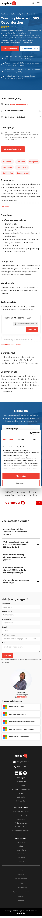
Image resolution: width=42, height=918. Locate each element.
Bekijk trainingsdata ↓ (19, 104)
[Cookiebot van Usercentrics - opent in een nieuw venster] (30, 433)
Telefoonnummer (8, 635)
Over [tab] (34, 439)
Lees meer (5, 206)
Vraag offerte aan (12, 149)
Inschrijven (32, 329)
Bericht (4, 643)
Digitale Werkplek (17, 14)
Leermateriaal (23, 173)
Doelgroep (33, 162)
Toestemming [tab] (7, 439)
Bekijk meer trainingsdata (11, 344)
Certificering (8, 173)
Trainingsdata (22, 167)
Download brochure (30, 48)
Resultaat (21, 162)
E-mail (4, 627)
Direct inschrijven (10, 48)
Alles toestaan (21, 476)
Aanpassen (20, 483)
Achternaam (7, 611)
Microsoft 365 (30, 14)
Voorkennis (7, 167)
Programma (7, 162)
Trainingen (4, 14)
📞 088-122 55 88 (21, 697)
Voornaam (6, 603)
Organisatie (6, 619)
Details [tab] (21, 439)
